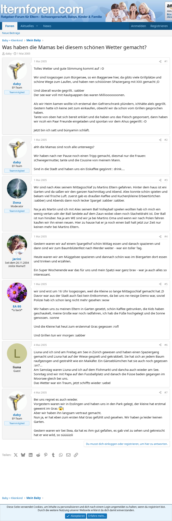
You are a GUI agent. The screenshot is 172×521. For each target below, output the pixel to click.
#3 (166, 180)
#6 (166, 345)
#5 (166, 284)
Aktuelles (27, 26)
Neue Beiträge (11, 33)
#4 (166, 236)
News (47, 26)
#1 (166, 61)
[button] (37, 26)
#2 (166, 140)
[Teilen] (160, 61)
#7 (166, 392)
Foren (9, 26)
